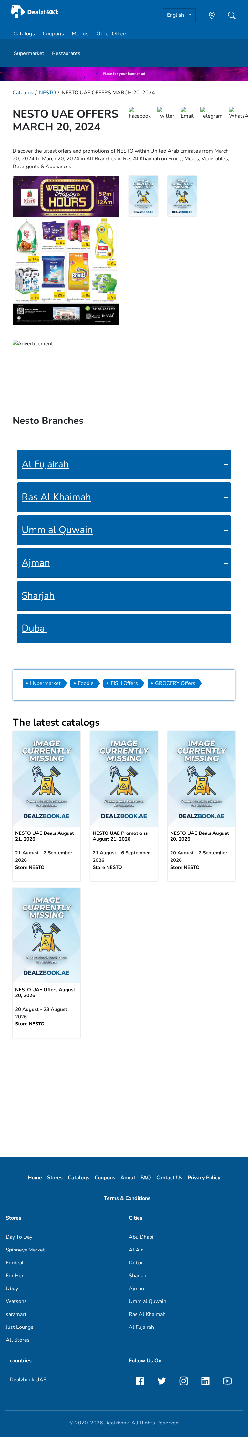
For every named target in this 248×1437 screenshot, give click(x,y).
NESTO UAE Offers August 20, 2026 (45, 992)
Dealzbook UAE (28, 1379)
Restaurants (66, 53)
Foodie (86, 683)
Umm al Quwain (57, 530)
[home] (35, 12)
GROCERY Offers (175, 683)
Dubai (34, 628)
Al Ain (136, 1249)
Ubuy (12, 1288)
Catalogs (24, 33)
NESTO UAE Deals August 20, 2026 (199, 836)
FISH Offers (124, 683)
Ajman (36, 562)
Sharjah (38, 595)
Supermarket (29, 53)
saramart (16, 1314)
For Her (15, 1275)
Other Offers (111, 33)
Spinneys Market (25, 1249)
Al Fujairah (45, 464)
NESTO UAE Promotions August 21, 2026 (120, 836)
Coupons (53, 33)
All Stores (18, 1340)
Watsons (16, 1301)
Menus (80, 33)
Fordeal (15, 1262)
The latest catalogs (56, 722)
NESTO (47, 92)
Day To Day (19, 1237)
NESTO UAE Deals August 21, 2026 (44, 836)
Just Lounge (20, 1327)
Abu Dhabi (141, 1237)
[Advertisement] (124, 1095)
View (46, 778)
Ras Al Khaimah (56, 497)
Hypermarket (45, 683)
